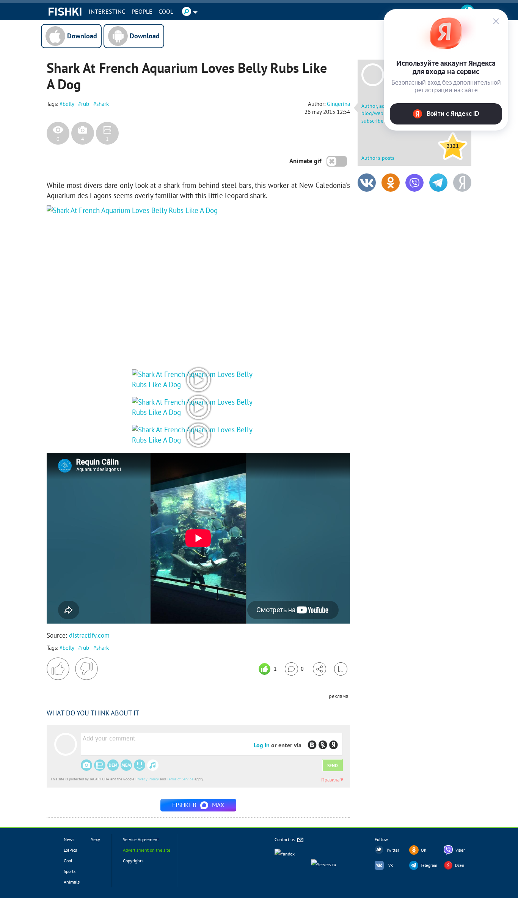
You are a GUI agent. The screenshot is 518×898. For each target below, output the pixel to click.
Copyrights (133, 860)
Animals (72, 882)
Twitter (392, 850)
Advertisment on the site (146, 850)
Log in (262, 745)
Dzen (459, 865)
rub (85, 103)
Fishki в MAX (198, 805)
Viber (460, 850)
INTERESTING (107, 11)
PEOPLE (142, 11)
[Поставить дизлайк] (86, 668)
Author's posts (377, 157)
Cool (166, 11)
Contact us (285, 839)
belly (68, 103)
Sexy (95, 839)
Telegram (429, 865)
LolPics (70, 850)
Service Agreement (141, 839)
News (69, 839)
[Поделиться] (319, 669)
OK (424, 850)
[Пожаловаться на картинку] (138, 346)
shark (102, 103)
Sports (69, 871)
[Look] (198, 384)
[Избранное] (340, 669)
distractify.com (89, 635)
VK (390, 865)
